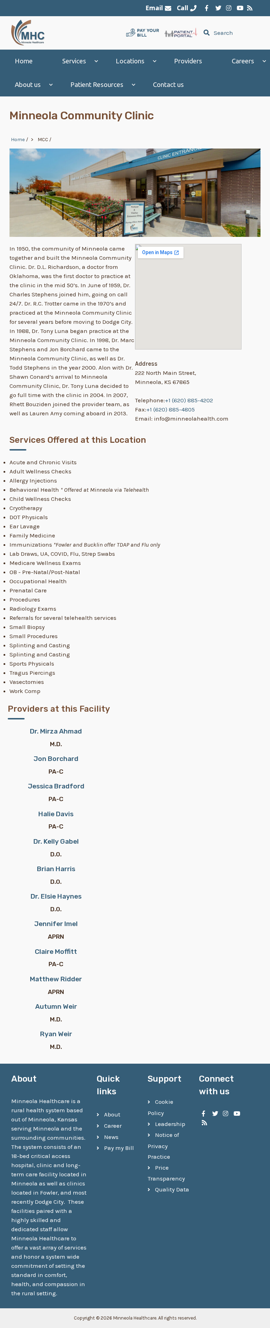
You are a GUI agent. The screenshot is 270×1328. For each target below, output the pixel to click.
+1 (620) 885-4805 (170, 409)
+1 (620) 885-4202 (189, 400)
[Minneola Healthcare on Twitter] (217, 8)
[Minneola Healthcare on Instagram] (227, 8)
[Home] (28, 33)
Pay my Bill (119, 1147)
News (111, 1136)
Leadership (170, 1123)
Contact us (168, 84)
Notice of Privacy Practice (163, 1145)
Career (113, 1125)
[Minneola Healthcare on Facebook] (206, 8)
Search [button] (223, 32)
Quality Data (172, 1189)
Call (182, 8)
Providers (188, 61)
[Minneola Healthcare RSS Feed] (248, 8)
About (112, 1114)
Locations (130, 61)
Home (24, 61)
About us (28, 84)
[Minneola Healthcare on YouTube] (238, 8)
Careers (243, 61)
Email (154, 8)
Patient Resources (96, 84)
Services (74, 61)
